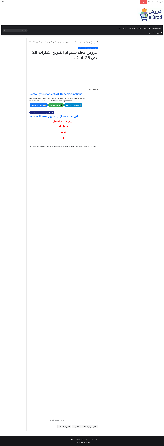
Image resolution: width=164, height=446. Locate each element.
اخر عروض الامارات (89, 427)
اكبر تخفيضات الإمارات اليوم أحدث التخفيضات (53, 116)
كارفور (124, 28)
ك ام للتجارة (152, 33)
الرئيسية (94, 42)
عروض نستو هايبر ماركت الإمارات (61, 42)
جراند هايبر (132, 28)
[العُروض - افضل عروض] (150, 15)
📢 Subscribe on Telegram (73, 105)
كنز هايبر (159, 33)
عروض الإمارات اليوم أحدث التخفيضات (81, 42)
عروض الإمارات (157, 28)
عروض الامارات (64, 427)
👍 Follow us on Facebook (39, 105)
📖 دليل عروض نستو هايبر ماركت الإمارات (42, 112)
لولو (119, 28)
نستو (145, 28)
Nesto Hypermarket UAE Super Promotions (55, 94)
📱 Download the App (56, 105)
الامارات (75, 427)
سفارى (139, 28)
